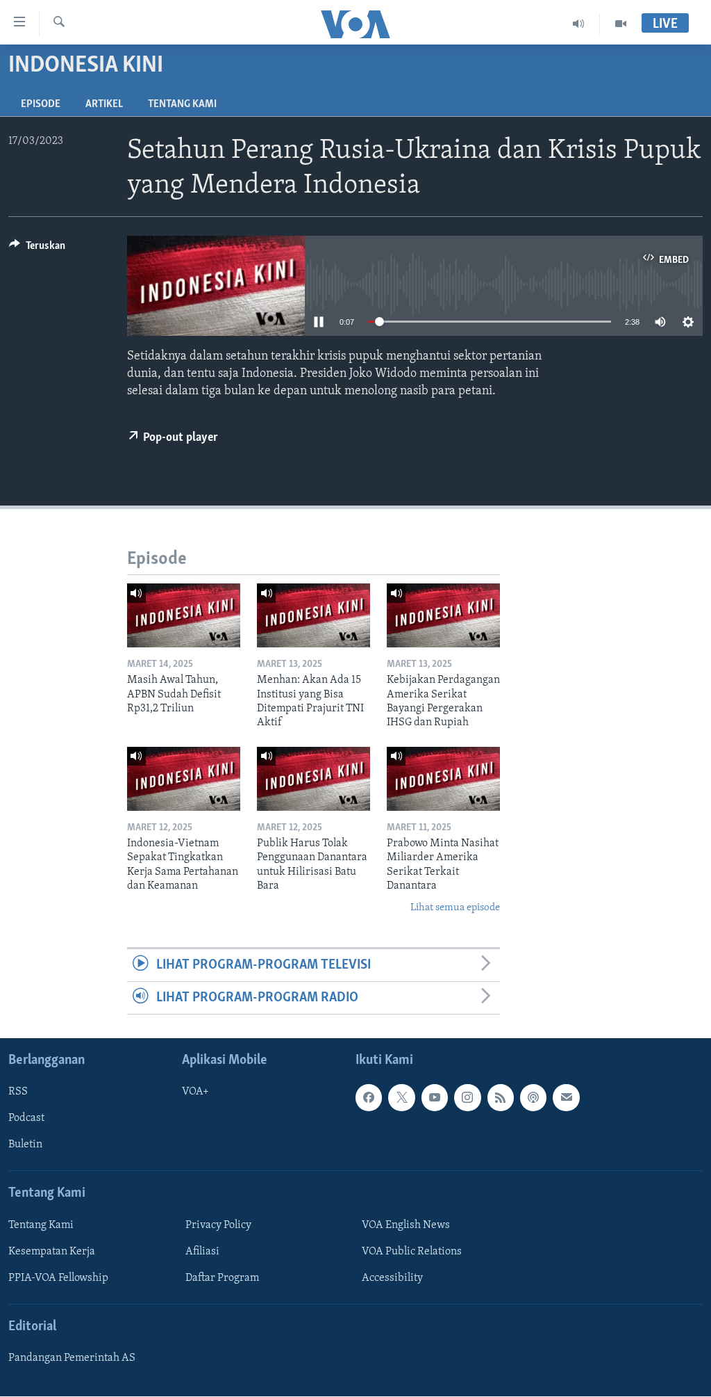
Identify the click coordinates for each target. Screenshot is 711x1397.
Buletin (25, 1145)
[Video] (621, 23)
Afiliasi (202, 1251)
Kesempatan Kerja (51, 1251)
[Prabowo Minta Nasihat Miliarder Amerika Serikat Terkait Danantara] (443, 779)
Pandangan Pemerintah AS (71, 1358)
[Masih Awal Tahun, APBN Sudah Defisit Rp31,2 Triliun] (183, 615)
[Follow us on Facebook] (369, 1098)
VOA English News (406, 1225)
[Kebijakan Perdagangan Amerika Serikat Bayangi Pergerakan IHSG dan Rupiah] (443, 615)
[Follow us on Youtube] (434, 1098)
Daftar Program (222, 1278)
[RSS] (500, 1098)
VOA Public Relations (412, 1251)
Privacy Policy (218, 1225)
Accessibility (392, 1278)
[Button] (37, 249)
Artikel (104, 104)
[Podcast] (533, 1098)
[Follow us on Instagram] (467, 1098)
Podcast (26, 1118)
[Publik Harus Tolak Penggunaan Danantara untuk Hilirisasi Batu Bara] (313, 779)
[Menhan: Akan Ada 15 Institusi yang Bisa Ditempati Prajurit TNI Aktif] (313, 615)
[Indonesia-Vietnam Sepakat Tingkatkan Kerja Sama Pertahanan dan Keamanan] (183, 779)
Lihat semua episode (455, 908)
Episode (40, 104)
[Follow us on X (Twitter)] (401, 1098)
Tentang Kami (182, 104)
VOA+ (195, 1092)
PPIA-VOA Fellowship (58, 1278)
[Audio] (579, 23)
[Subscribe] (566, 1098)
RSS (18, 1092)
